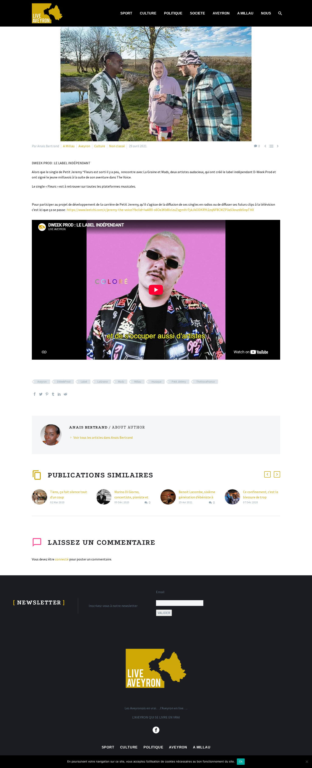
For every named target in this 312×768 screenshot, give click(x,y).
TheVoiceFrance (205, 381)
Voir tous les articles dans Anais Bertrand (103, 437)
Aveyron (84, 146)
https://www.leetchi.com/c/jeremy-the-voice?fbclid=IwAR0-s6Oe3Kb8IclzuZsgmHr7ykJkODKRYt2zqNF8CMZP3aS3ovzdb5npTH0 (160, 210)
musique (156, 381)
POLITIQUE (173, 13)
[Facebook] (34, 394)
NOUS (266, 13)
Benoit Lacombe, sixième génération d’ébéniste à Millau (197, 497)
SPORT (126, 13)
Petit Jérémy (179, 381)
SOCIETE (197, 13)
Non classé (117, 146)
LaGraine (102, 381)
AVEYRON (221, 13)
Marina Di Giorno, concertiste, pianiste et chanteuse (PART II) (131, 497)
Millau (137, 381)
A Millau (68, 146)
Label (84, 381)
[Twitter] (40, 394)
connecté (62, 559)
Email (160, 592)
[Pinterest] (47, 394)
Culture (99, 146)
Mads (121, 381)
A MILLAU (245, 13)
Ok (241, 761)
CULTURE (148, 13)
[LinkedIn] (59, 394)
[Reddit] (65, 394)
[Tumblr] (53, 394)
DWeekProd (63, 381)
